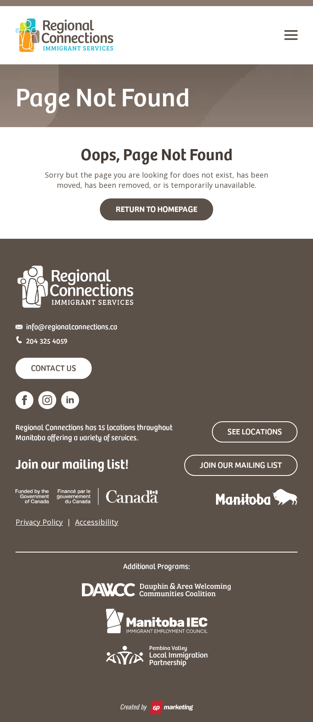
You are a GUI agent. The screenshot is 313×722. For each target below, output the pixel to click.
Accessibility (96, 522)
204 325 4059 (47, 340)
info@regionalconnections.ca (71, 326)
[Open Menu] (291, 35)
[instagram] (47, 400)
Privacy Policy (39, 522)
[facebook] (24, 400)
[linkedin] (70, 400)
